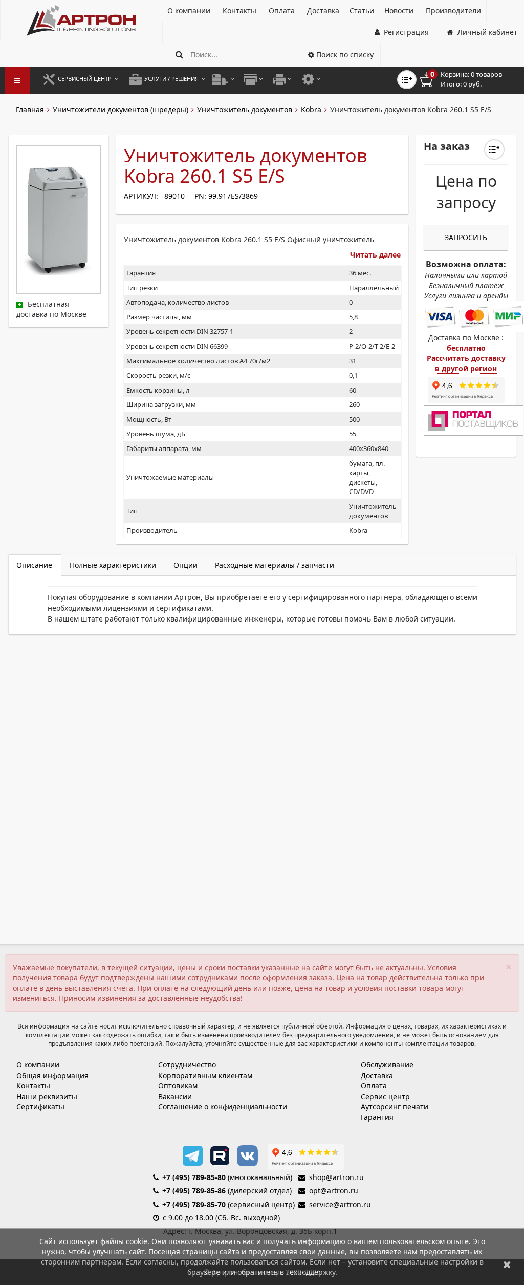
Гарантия (377, 1117)
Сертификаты (40, 1106)
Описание (34, 565)
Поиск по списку (344, 54)
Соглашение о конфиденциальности (222, 1106)
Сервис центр (385, 1096)
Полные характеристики (113, 565)
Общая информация (52, 1075)
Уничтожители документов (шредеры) (120, 109)
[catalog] (17, 80)
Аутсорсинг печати (394, 1106)
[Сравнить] (494, 149)
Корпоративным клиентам (205, 1075)
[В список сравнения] (407, 79)
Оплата (374, 1085)
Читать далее (375, 255)
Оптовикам (178, 1085)
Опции (185, 565)
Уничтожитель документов (244, 109)
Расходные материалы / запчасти (274, 565)
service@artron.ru (340, 1204)
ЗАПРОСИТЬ (466, 237)
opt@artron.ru (333, 1190)
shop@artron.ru (336, 1177)
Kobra (311, 109)
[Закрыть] (507, 1264)
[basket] (468, 79)
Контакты (33, 1085)
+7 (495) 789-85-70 (194, 1204)
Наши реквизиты (46, 1096)
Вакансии (175, 1096)
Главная (30, 109)
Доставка (377, 1075)
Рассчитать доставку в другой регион (466, 363)
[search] (179, 54)
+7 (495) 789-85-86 (194, 1190)
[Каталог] (81, 20)
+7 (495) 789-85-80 (194, 1177)
